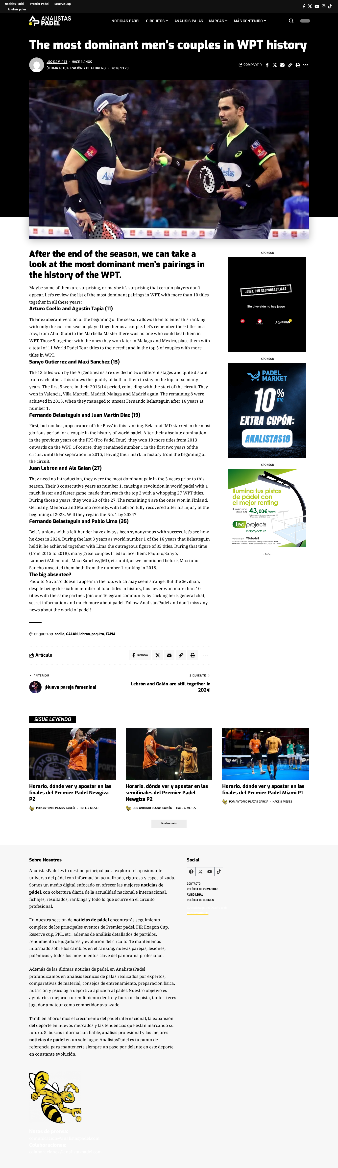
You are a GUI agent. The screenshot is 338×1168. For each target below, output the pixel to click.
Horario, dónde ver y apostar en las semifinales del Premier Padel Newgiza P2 (167, 793)
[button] (291, 20)
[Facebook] (304, 6)
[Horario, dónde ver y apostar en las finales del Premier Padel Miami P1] (265, 754)
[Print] (297, 65)
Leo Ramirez (57, 61)
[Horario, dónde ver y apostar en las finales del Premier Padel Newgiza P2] (72, 754)
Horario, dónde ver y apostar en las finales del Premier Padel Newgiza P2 (70, 793)
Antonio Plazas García (59, 807)
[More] (305, 65)
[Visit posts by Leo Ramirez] (36, 64)
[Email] (282, 65)
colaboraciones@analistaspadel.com (65, 1152)
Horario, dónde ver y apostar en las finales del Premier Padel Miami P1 (263, 789)
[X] (310, 6)
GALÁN (72, 634)
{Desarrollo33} (197, 912)
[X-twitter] (200, 871)
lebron (84, 634)
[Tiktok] (330, 6)
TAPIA (111, 634)
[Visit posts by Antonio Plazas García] (32, 808)
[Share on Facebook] (267, 65)
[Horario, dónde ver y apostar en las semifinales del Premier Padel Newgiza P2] (169, 754)
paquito (98, 634)
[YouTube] (316, 6)
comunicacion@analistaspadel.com (64, 1138)
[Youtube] (209, 871)
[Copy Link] (290, 65)
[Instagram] (323, 6)
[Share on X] (274, 65)
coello (59, 634)
